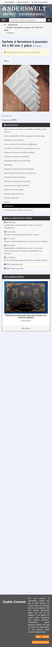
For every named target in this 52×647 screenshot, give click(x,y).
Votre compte (23, 2)
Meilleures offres (14, 276)
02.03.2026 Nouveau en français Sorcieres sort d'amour (21, 233)
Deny (38, 637)
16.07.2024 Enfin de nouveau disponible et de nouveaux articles (25, 258)
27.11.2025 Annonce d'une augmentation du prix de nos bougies (25, 240)
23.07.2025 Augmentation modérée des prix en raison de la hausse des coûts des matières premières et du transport (23, 249)
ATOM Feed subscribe (14, 268)
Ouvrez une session (40, 2)
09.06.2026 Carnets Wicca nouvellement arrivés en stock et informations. (23, 225)
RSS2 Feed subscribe (14, 264)
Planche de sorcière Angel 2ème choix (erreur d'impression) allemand (26, 316)
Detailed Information (40, 642)
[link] (7, 116)
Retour (6, 60)
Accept (45, 637)
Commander (9, 2)
